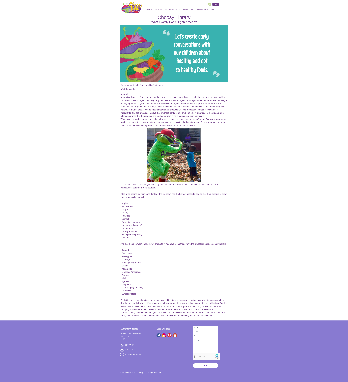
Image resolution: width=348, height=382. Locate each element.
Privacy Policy (125, 372)
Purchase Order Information (131, 334)
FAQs (123, 339)
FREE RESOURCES (202, 9)
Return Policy (125, 336)
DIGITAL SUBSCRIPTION (172, 9)
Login (216, 4)
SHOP (212, 9)
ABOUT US (149, 9)
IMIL (192, 9)
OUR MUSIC (158, 9)
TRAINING (186, 9)
